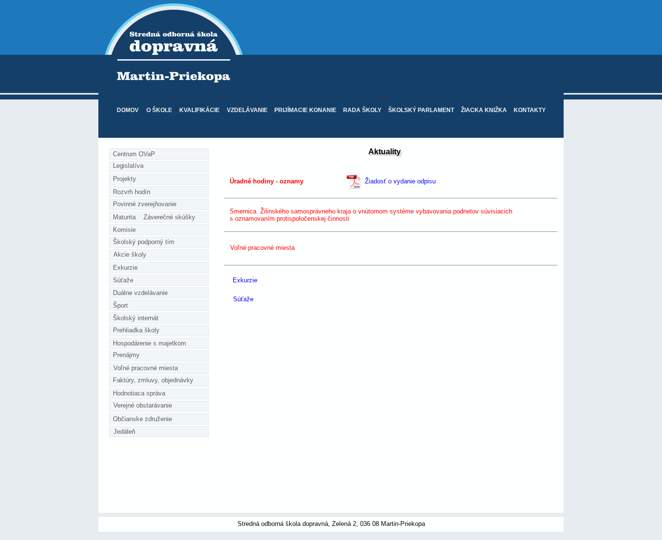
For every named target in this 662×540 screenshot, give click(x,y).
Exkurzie (245, 280)
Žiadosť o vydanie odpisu (400, 181)
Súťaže (243, 299)
